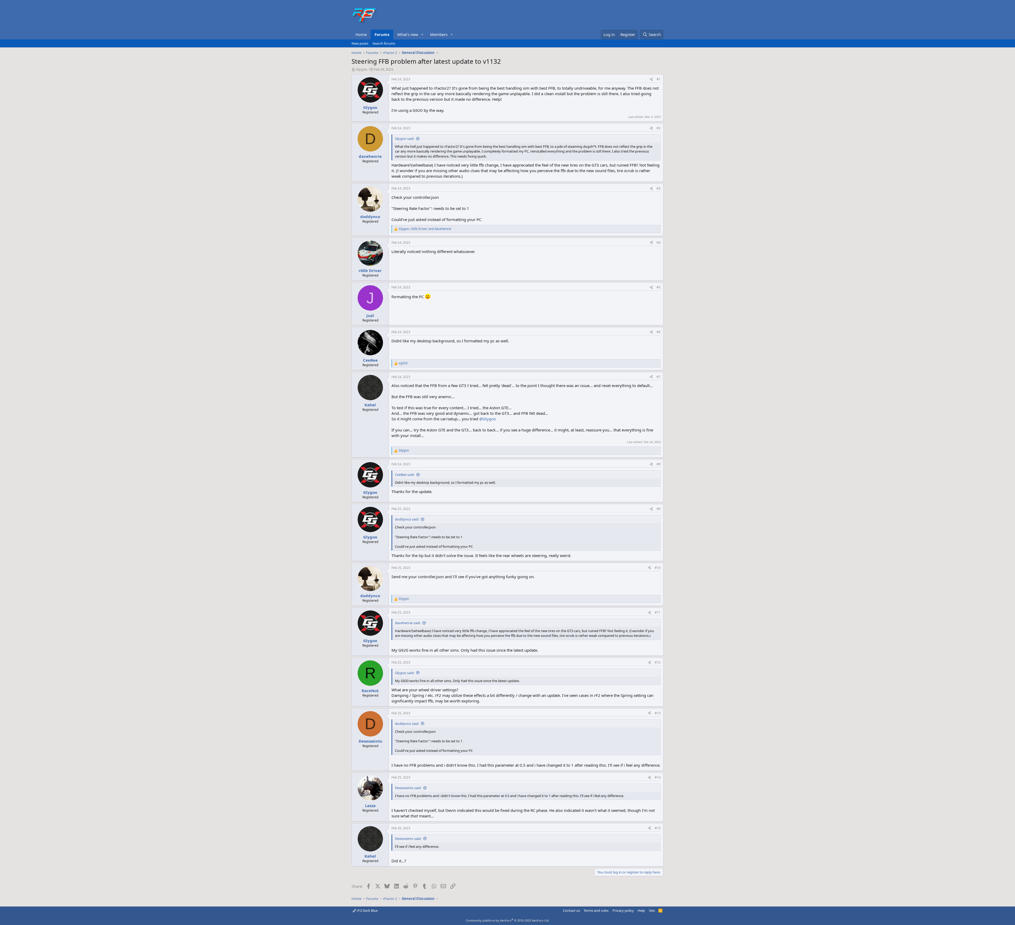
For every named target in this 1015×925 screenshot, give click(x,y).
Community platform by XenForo (508, 920)
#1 (659, 79)
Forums (382, 34)
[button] (422, 34)
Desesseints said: (408, 787)
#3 (659, 188)
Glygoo (361, 69)
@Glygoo (487, 418)
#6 (659, 332)
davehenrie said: (408, 622)
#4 (659, 242)
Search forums (383, 43)
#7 (659, 377)
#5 (659, 287)
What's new (407, 34)
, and (425, 229)
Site (652, 910)
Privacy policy (623, 910)
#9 (659, 509)
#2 (659, 128)
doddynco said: (407, 519)
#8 (659, 464)
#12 (658, 662)
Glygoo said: (404, 138)
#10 (658, 567)
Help (641, 910)
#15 (658, 828)
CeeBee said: (404, 474)
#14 (658, 777)
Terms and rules (596, 910)
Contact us (571, 910)
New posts (360, 43)
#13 (658, 713)
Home (361, 34)
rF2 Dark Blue (367, 910)
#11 (658, 612)
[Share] (651, 79)
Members (438, 34)
